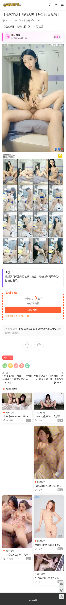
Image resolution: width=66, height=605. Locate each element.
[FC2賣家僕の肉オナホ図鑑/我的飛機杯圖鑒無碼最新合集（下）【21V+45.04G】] (49, 562)
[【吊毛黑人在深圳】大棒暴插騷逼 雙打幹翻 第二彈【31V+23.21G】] (17, 521)
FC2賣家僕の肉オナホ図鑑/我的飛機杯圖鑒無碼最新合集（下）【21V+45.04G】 (48, 577)
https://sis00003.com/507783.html (37, 328)
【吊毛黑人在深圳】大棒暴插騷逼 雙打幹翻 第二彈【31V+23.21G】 (17, 554)
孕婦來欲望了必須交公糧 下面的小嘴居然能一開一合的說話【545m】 (49, 379)
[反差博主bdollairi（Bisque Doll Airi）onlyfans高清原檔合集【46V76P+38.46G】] (17, 401)
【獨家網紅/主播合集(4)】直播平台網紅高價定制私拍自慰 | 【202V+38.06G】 (48, 485)
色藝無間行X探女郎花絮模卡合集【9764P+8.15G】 (48, 544)
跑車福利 (25, 20)
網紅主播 (8, 357)
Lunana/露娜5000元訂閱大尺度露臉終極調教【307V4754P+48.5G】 (48, 416)
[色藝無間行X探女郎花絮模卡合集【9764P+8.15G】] (49, 516)
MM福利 (33, 600)
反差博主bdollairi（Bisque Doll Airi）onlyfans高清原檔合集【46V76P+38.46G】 (17, 416)
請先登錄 (33, 309)
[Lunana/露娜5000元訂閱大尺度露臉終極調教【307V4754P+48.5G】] (49, 401)
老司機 (12, 5)
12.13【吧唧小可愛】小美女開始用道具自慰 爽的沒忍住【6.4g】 (17, 379)
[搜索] (50, 4)
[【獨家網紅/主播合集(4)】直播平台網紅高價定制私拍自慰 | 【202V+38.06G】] (49, 452)
